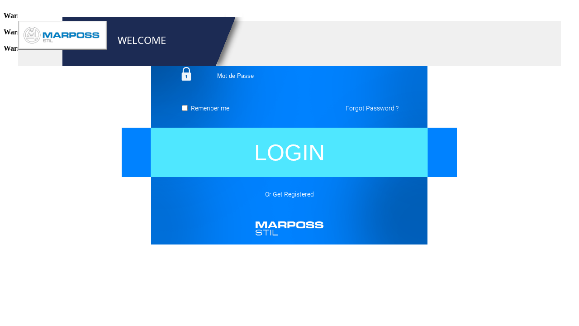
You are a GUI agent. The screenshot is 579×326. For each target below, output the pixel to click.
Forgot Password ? (372, 108)
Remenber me (210, 108)
